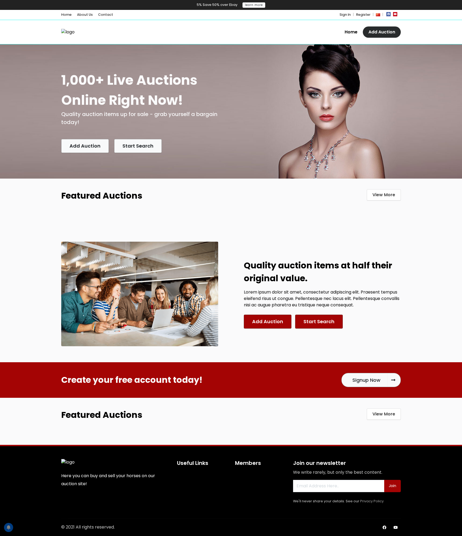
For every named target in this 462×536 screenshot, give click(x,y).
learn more (254, 5)
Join (392, 485)
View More (383, 195)
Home (66, 14)
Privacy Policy (372, 501)
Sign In (345, 14)
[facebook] (388, 14)
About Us (85, 14)
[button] (378, 14)
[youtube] (395, 14)
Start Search (137, 145)
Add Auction (381, 32)
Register (363, 14)
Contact (105, 14)
